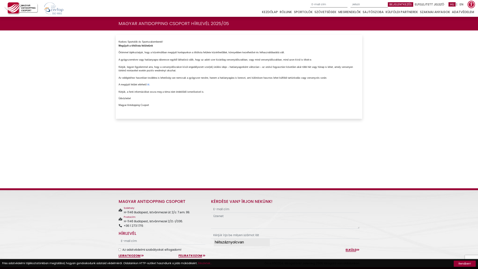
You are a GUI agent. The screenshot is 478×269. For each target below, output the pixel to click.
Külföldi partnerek (402, 12)
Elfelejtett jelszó (429, 4)
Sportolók (303, 12)
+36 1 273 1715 (133, 226)
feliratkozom (191, 255)
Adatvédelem (463, 12)
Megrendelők (349, 12)
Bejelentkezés (400, 4)
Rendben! (465, 263)
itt (148, 84)
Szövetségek (325, 12)
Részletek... (205, 263)
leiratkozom (130, 255)
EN (461, 4)
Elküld (351, 250)
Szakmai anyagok (435, 12)
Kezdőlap (270, 12)
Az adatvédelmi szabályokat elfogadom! (151, 250)
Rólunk (286, 12)
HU (452, 4)
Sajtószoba (373, 12)
